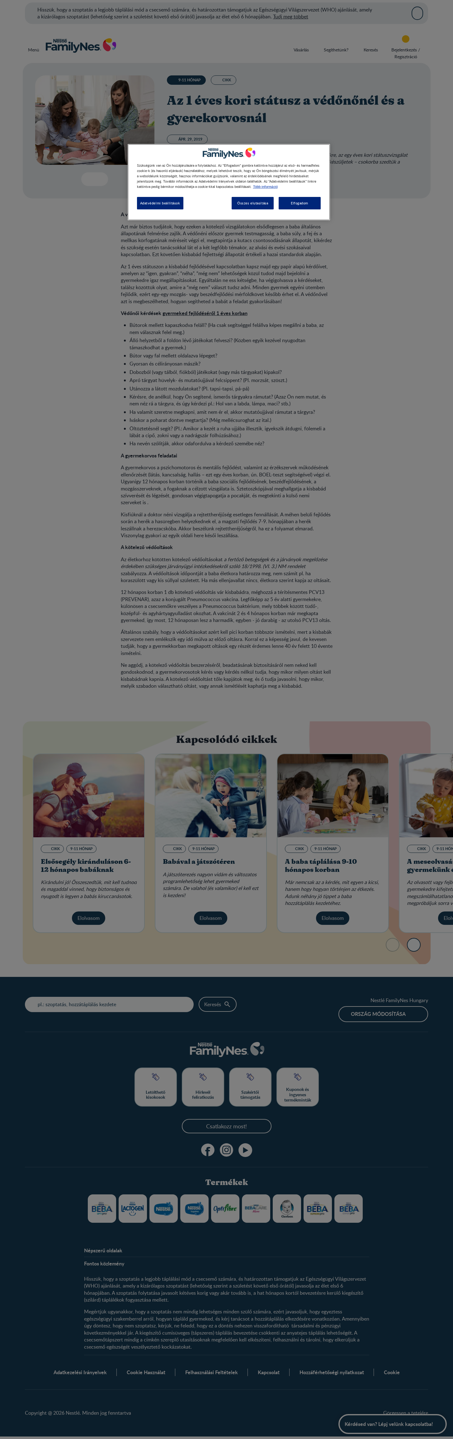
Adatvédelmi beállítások (160, 203)
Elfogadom (299, 203)
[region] (229, 182)
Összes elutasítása (252, 203)
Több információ (265, 186)
